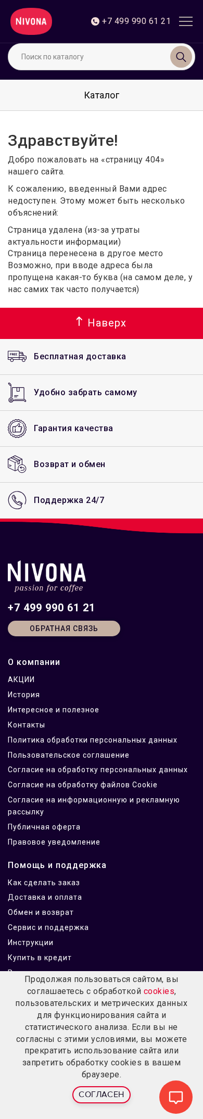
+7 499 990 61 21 (51, 607)
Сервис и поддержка (48, 927)
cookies (159, 991)
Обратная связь (64, 628)
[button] (101, 323)
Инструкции (31, 942)
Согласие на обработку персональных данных (98, 769)
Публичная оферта (44, 827)
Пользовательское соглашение (69, 755)
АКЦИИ (21, 679)
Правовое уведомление (54, 842)
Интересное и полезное (53, 710)
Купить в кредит (40, 957)
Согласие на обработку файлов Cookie (83, 785)
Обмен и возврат (41, 912)
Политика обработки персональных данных (92, 740)
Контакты (26, 725)
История (24, 694)
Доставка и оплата (45, 897)
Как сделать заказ (44, 882)
